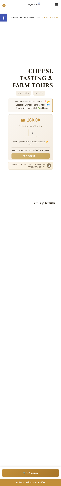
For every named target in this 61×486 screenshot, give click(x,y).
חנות (56, 18)
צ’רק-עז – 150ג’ (38, 356)
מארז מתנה (40, 233)
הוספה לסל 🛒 (30, 473)
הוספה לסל (29, 155)
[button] (11, 4)
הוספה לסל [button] (32, 285)
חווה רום (47, 18)
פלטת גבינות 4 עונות (38, 295)
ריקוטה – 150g (38, 417)
